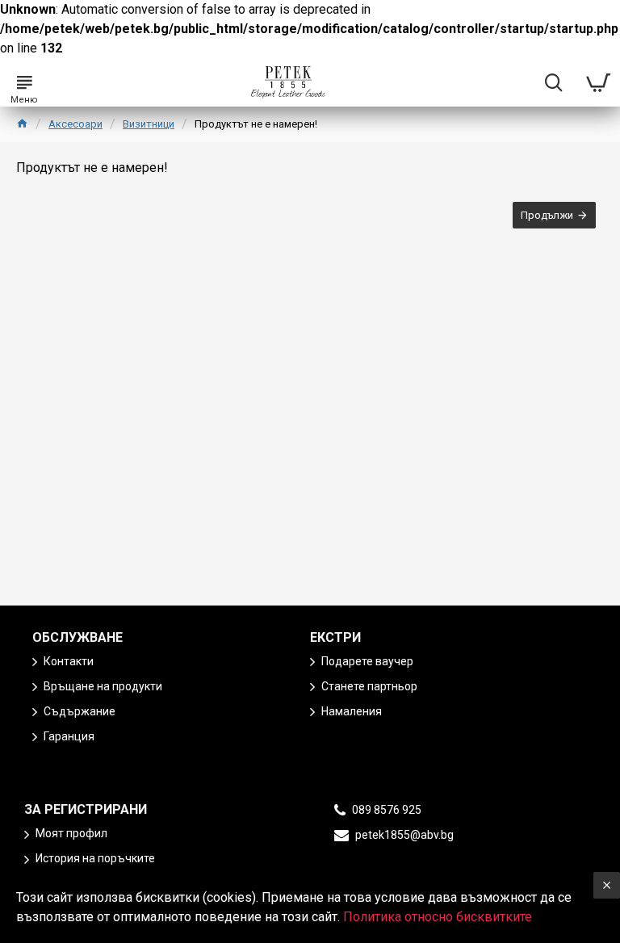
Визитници (148, 124)
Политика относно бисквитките (437, 916)
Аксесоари (75, 124)
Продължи (547, 215)
